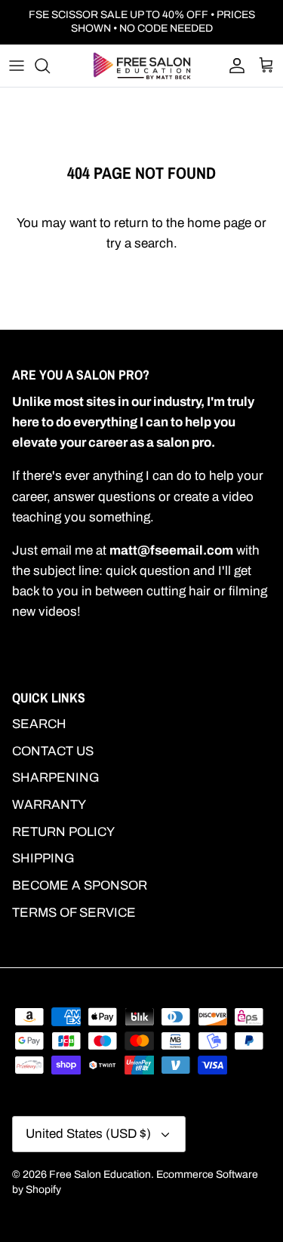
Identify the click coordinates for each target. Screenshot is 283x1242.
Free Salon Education (100, 1174)
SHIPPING (43, 858)
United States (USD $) (88, 1134)
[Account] (233, 65)
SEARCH (39, 724)
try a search (140, 243)
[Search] (49, 65)
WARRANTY (49, 805)
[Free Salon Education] (142, 65)
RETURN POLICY (63, 832)
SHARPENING (56, 777)
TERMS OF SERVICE (74, 912)
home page (219, 223)
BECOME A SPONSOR (79, 885)
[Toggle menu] (16, 65)
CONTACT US (53, 751)
